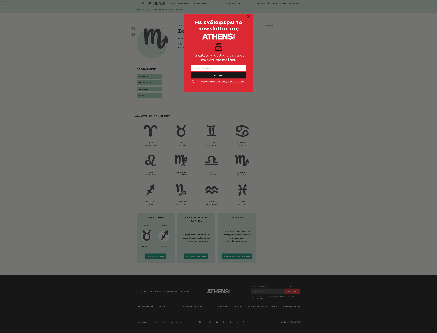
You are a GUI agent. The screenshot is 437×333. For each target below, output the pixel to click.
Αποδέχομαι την (220, 82)
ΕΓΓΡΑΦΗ (218, 75)
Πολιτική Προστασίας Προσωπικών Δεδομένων (226, 82)
